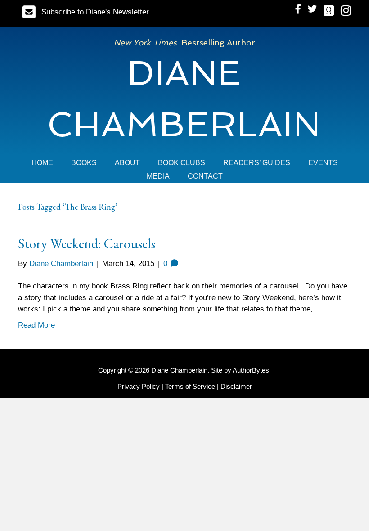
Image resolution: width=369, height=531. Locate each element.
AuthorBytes (251, 370)
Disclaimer (236, 386)
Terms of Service (190, 386)
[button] (85, 12)
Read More (36, 325)
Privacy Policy (138, 386)
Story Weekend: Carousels (86, 243)
